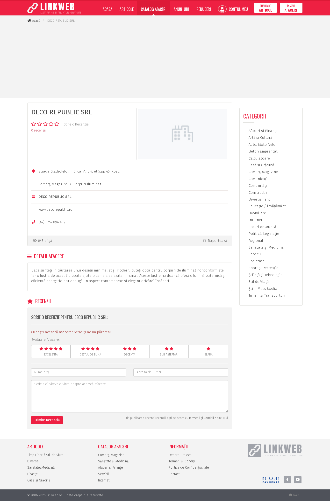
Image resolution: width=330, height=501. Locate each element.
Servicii (254, 254)
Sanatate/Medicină (41, 468)
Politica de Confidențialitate (189, 468)
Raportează (217, 240)
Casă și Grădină (38, 480)
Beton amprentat (263, 151)
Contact (174, 474)
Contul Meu (238, 9)
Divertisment (259, 199)
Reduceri (203, 9)
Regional (255, 240)
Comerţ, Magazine (53, 184)
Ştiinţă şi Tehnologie (265, 275)
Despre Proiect (180, 455)
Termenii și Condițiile (202, 418)
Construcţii (257, 192)
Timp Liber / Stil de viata (45, 455)
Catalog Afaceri (153, 9)
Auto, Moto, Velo (261, 144)
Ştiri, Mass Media (262, 288)
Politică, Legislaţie (263, 233)
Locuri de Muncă (262, 227)
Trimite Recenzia (47, 420)
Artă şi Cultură (260, 137)
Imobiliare (257, 213)
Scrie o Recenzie (76, 124)
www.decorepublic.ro (55, 209)
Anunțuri (181, 9)
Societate (256, 261)
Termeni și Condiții (182, 461)
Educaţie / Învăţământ (267, 206)
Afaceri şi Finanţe (263, 131)
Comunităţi (257, 185)
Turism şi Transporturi (266, 295)
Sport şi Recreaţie (263, 268)
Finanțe (32, 474)
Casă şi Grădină (261, 165)
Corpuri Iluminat (87, 184)
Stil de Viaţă (258, 281)
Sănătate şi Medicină (266, 247)
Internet (255, 220)
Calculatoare (259, 158)
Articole (127, 9)
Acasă (107, 9)
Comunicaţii (258, 179)
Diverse (33, 461)
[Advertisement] (165, 60)
